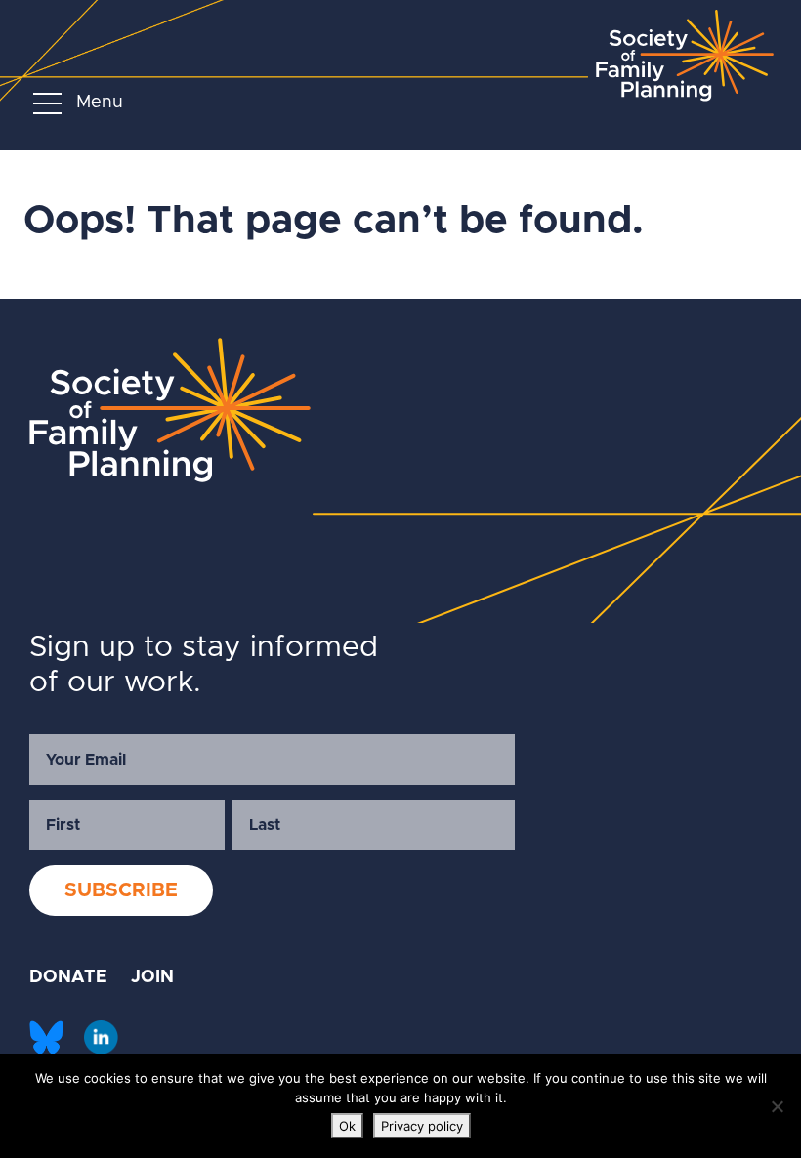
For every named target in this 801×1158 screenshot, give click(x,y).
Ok (347, 1126)
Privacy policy (422, 1126)
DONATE (68, 977)
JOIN (152, 977)
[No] (776, 1106)
